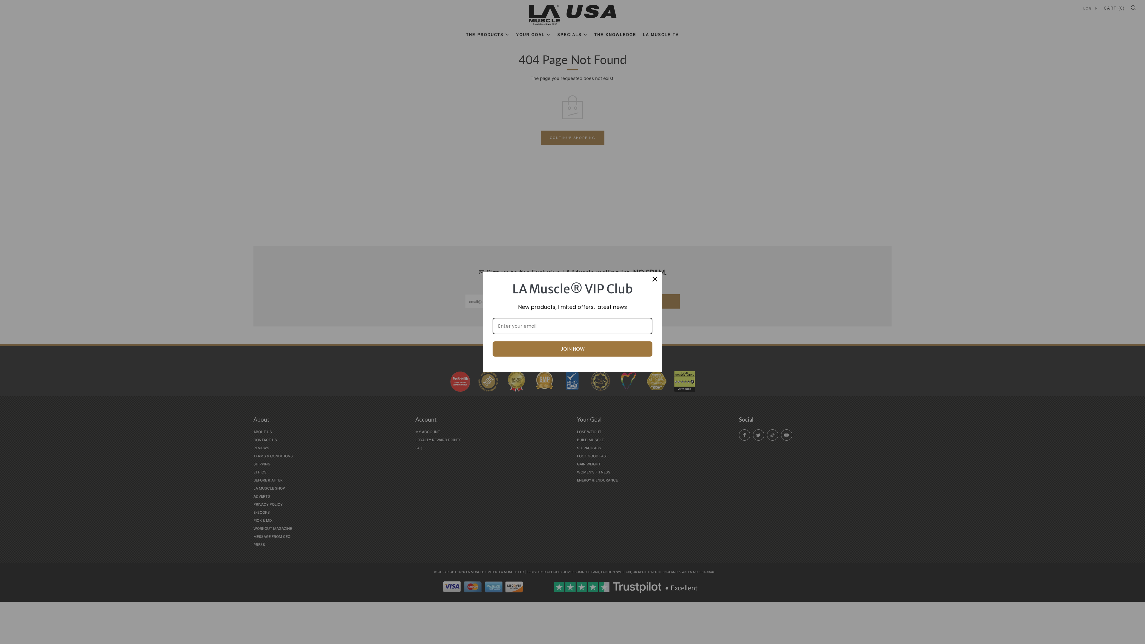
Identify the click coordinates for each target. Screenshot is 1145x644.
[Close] (655, 279)
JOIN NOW (573, 349)
